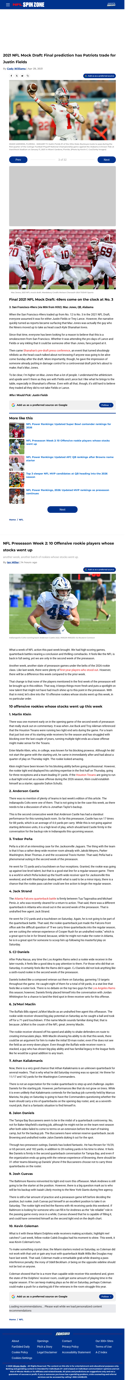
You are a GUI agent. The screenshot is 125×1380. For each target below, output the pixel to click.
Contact (67, 1341)
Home (12, 519)
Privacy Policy (70, 1346)
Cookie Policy (20, 1352)
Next (107, 159)
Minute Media (19, 1366)
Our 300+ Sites (104, 1341)
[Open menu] (8, 4)
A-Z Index (101, 1352)
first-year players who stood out (79, 670)
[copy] (28, 76)
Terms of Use (104, 1346)
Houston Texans (86, 774)
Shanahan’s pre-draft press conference (46, 350)
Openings (42, 1341)
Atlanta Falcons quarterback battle (35, 898)
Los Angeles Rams (103, 988)
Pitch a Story (44, 1346)
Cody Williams (16, 68)
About (15, 1341)
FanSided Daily (21, 1346)
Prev (18, 159)
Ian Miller (13, 562)
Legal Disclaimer (47, 1352)
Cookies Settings (22, 1358)
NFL (21, 519)
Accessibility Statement (76, 1352)
